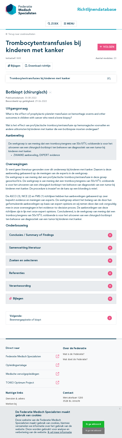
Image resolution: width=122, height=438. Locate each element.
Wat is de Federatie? (73, 354)
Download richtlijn (39, 66)
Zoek (54, 24)
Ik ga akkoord (93, 424)
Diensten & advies (15, 398)
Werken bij (11, 403)
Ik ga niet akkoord (93, 431)
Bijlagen (15, 66)
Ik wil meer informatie (60, 432)
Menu (70, 24)
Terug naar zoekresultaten (21, 34)
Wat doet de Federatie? (75, 359)
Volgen (108, 47)
